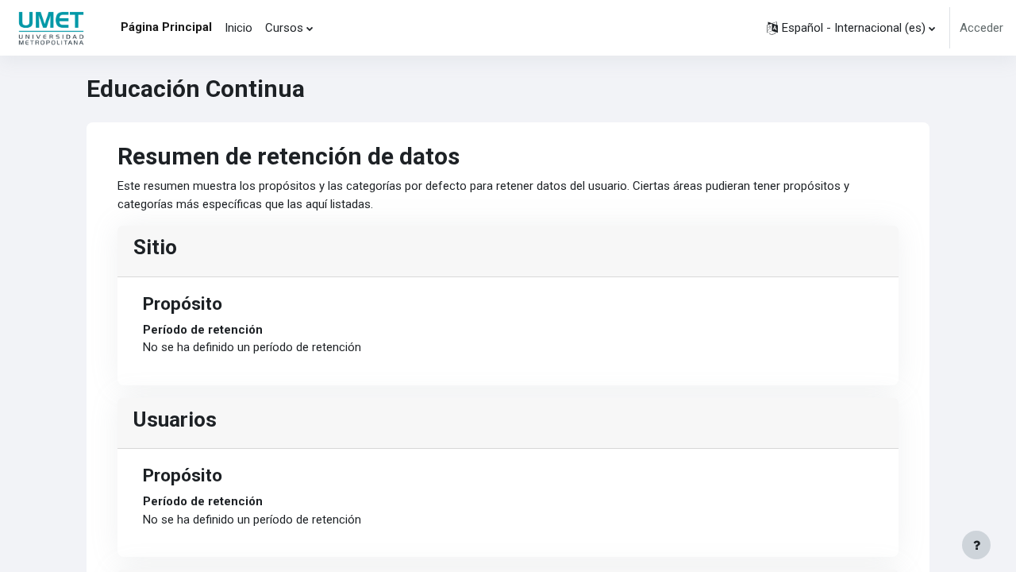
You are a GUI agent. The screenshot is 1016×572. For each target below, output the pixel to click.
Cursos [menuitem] (284, 28)
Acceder (981, 28)
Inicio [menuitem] (238, 28)
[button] (851, 28)
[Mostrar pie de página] (976, 545)
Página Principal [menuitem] (166, 27)
